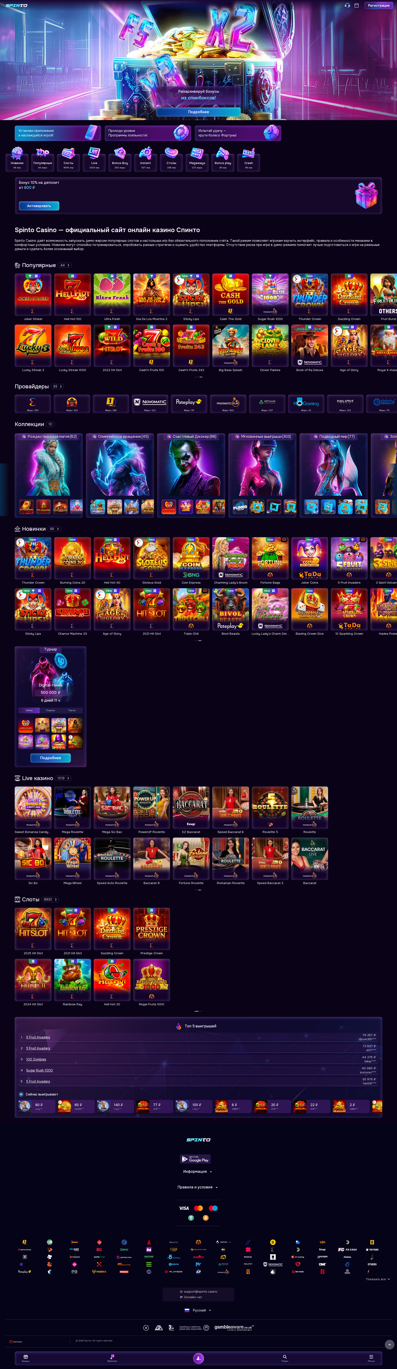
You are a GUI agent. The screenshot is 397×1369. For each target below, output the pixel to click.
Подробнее (50, 757)
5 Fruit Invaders (38, 1037)
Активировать (39, 206)
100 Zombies (36, 1059)
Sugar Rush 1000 (39, 1070)
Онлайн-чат (193, 1297)
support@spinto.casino (200, 1292)
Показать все (376, 1279)
